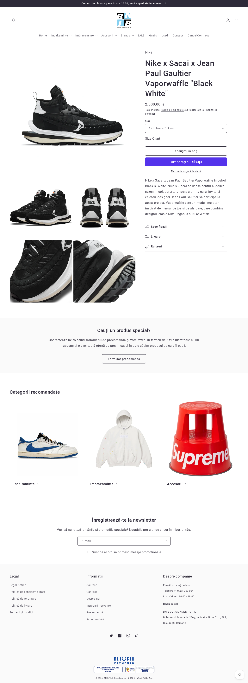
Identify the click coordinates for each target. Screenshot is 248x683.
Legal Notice (18, 585)
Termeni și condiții (21, 612)
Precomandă (94, 612)
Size (147, 120)
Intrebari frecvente (98, 605)
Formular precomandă (124, 359)
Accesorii (175, 484)
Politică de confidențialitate (27, 591)
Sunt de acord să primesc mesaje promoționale (126, 552)
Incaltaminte (24, 484)
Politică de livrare (21, 605)
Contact (91, 591)
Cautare (91, 585)
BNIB (106, 678)
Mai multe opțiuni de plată (186, 171)
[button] (14, 20)
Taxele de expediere (172, 110)
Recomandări (95, 619)
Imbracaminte (102, 484)
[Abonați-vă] (166, 541)
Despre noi (93, 598)
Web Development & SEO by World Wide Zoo (130, 678)
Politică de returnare (23, 598)
